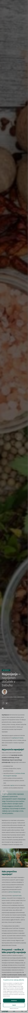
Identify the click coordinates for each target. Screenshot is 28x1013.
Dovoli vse (14, 1000)
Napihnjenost (6, 670)
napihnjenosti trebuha (17, 738)
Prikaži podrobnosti (14, 1008)
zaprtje (12, 785)
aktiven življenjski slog (14, 892)
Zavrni (14, 1005)
